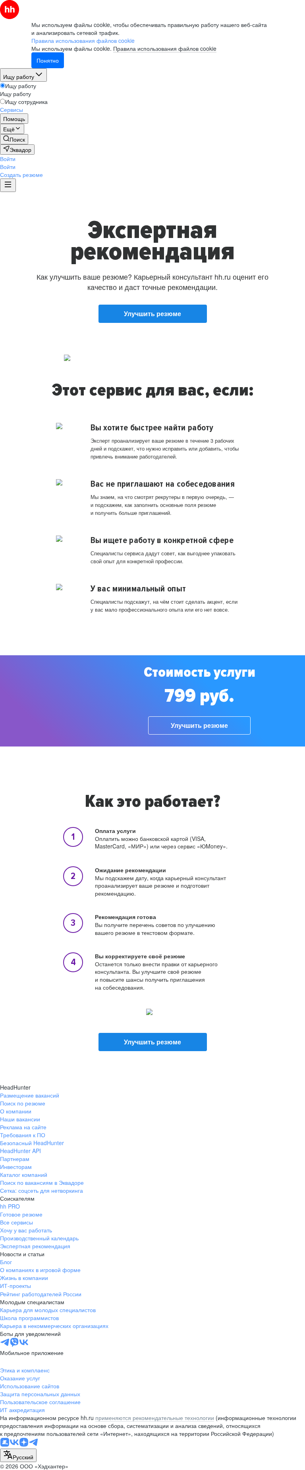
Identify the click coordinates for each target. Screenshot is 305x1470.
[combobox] (18, 1455)
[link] (14, 139)
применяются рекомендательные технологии (154, 1418)
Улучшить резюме (152, 313)
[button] (7, 159)
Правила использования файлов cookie (164, 48)
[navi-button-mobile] (8, 185)
